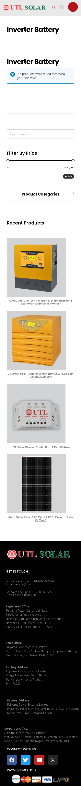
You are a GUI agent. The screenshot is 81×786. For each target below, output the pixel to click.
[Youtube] (39, 760)
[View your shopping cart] (61, 7)
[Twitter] (25, 760)
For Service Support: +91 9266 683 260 (30, 581)
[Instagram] (53, 760)
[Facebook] (12, 760)
